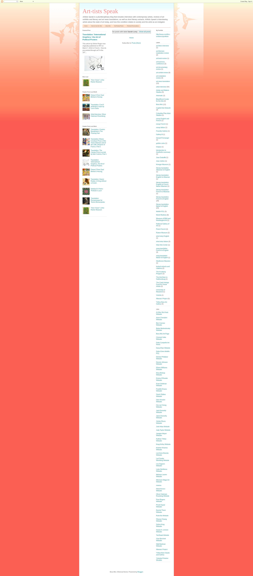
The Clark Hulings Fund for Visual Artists (162, 284)
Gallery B (159, 134)
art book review (161, 58)
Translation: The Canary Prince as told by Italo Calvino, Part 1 (99, 152)
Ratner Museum (161, 233)
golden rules (160, 143)
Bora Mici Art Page (162, 334)
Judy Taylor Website (163, 430)
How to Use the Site (96, 26)
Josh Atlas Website (162, 426)
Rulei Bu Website (162, 515)
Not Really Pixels (118, 26)
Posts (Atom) (136, 43)
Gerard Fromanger (162, 138)
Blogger (140, 572)
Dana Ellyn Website (163, 348)
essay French (161, 124)
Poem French (161, 229)
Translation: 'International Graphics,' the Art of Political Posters (94, 37)
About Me (108, 26)
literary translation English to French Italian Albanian (162, 184)
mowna (158, 485)
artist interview (161, 87)
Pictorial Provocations (133, 26)
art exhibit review (162, 72)
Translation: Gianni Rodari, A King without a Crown (98, 181)
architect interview (162, 46)
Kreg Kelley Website (163, 444)
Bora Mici (159, 104)
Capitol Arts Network (163, 108)
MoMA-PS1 (160, 211)
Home (86, 26)
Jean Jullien (160, 161)
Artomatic (159, 95)
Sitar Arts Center (162, 245)
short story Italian (162, 241)
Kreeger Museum (162, 164)
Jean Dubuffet (161, 157)
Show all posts (144, 32)
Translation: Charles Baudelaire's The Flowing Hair (98, 131)
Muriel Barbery (161, 215)
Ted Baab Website (162, 535)
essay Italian (160, 127)
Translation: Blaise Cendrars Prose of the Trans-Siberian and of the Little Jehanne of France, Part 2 (98, 142)
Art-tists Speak (100, 11)
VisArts (158, 295)
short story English (162, 236)
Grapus (158, 147)
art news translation (163, 81)
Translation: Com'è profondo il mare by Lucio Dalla (97, 106)
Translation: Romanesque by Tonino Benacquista (98, 200)
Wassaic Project (161, 298)
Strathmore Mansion (163, 261)
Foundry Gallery (161, 131)
